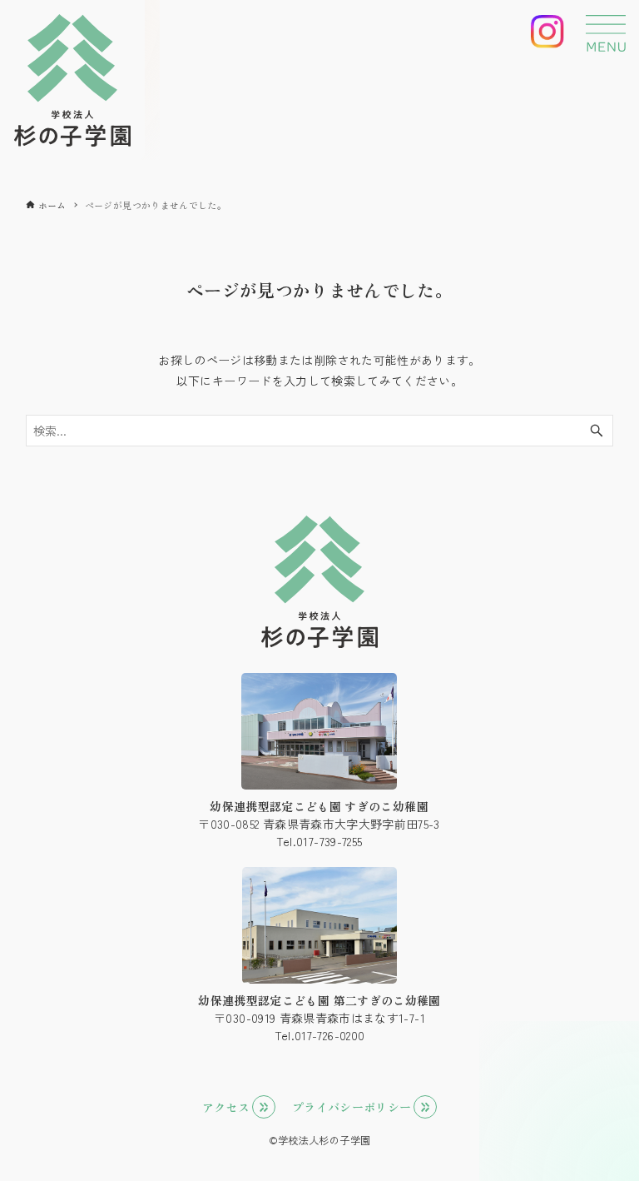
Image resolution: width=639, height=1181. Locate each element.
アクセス (226, 1107)
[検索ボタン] (596, 430)
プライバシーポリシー (352, 1107)
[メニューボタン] (606, 33)
